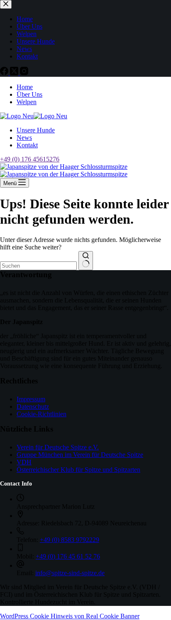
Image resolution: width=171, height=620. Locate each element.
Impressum (31, 399)
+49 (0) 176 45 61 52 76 (68, 556)
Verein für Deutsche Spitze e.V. (58, 447)
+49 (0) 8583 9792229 (69, 539)
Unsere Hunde (36, 130)
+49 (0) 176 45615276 (29, 159)
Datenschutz (33, 406)
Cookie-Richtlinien (41, 413)
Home (25, 86)
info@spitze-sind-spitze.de (70, 572)
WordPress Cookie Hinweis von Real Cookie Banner (69, 616)
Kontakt (27, 145)
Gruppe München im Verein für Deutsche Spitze (80, 454)
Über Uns (29, 94)
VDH (24, 462)
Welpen (27, 101)
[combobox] (38, 265)
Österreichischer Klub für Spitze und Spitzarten (78, 469)
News (24, 137)
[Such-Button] (85, 260)
